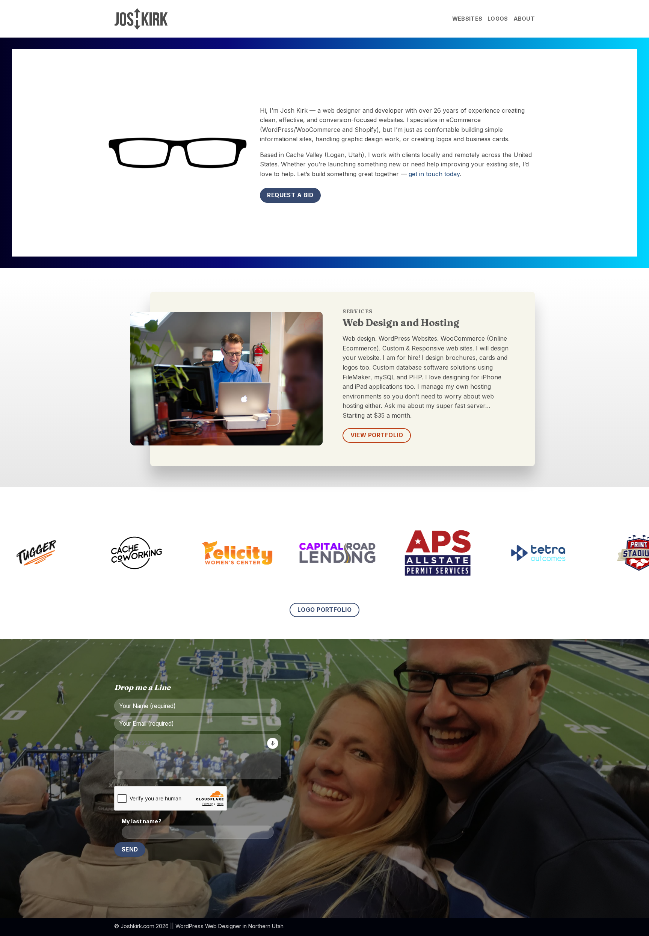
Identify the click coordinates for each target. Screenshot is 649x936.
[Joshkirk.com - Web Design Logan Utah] (151, 19)
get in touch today (434, 174)
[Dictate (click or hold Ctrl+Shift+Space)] (272, 743)
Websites (467, 18)
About (524, 18)
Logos (498, 18)
